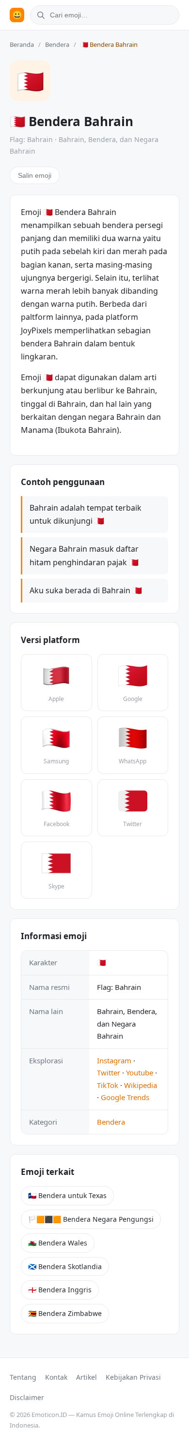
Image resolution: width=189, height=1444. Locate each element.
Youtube (139, 1072)
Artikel (86, 1377)
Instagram (114, 1060)
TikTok (107, 1085)
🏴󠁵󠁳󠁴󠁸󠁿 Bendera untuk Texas (67, 1195)
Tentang (23, 1377)
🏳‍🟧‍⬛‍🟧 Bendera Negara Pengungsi (91, 1219)
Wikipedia (140, 1085)
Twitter (108, 1072)
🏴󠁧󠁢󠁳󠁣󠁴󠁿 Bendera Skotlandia (65, 1266)
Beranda (22, 44)
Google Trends (125, 1097)
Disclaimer (27, 1397)
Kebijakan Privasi (133, 1377)
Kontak (56, 1377)
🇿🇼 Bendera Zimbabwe (65, 1313)
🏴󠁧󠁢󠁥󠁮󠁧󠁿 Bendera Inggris (60, 1289)
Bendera (57, 44)
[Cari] (39, 15)
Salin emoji (34, 175)
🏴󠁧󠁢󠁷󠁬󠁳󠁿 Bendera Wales (57, 1242)
